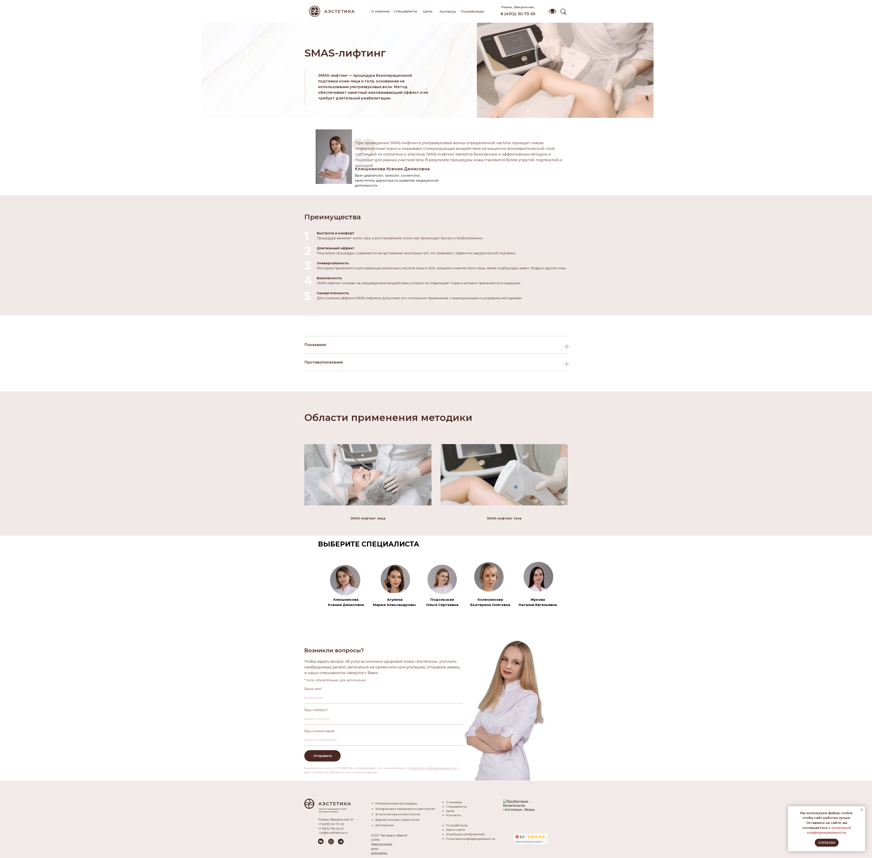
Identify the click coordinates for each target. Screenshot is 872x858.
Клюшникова (346, 599)
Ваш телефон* (316, 710)
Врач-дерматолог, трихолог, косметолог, (388, 175)
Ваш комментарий (319, 731)
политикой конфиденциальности (432, 768)
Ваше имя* (313, 689)
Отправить (322, 756)
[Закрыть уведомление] (862, 809)
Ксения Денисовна (346, 605)
